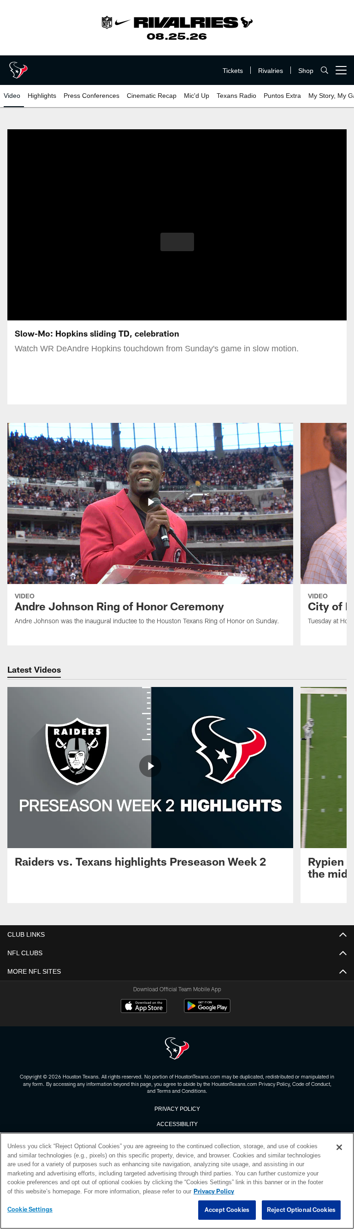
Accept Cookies (227, 1210)
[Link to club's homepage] (18, 66)
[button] (177, 242)
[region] (177, 1181)
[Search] (324, 70)
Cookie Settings (30, 1209)
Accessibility (177, 1123)
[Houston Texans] (177, 1049)
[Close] (339, 1148)
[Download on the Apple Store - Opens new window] (144, 1007)
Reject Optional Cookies (301, 1210)
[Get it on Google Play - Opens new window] (207, 1010)
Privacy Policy (177, 1108)
